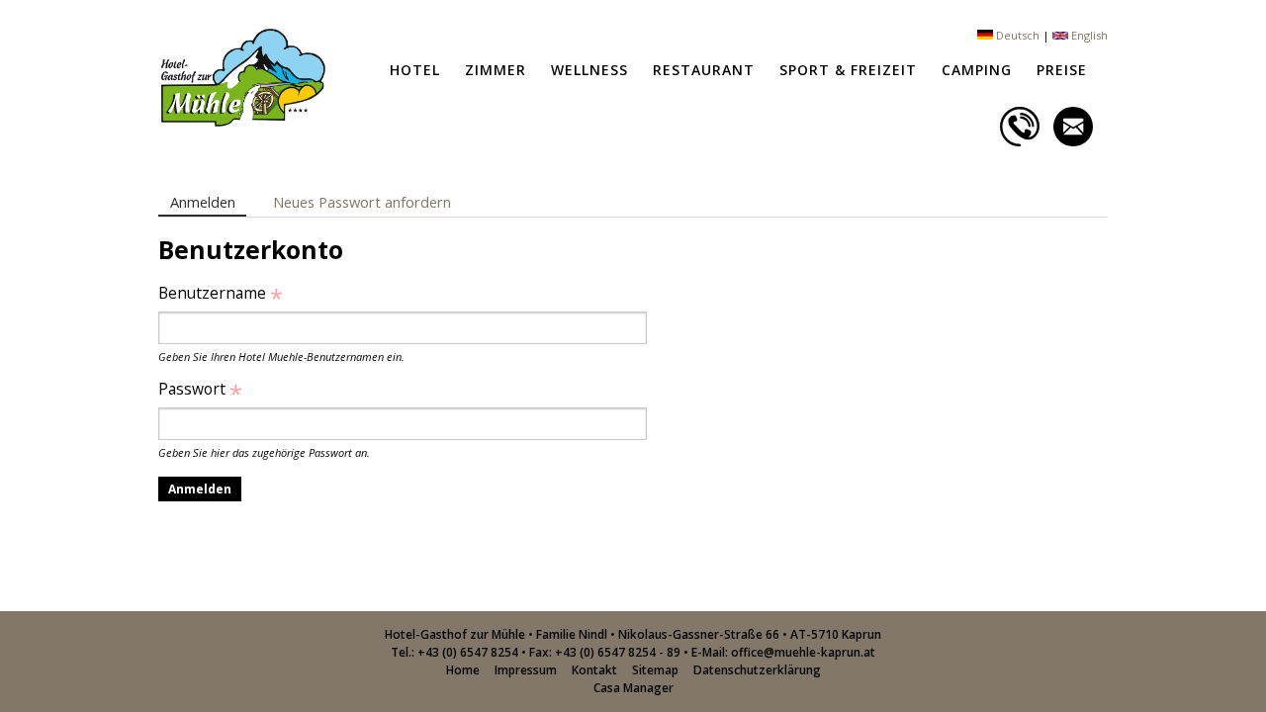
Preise (1062, 69)
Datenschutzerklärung (757, 670)
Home (463, 670)
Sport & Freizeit (848, 69)
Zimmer (495, 69)
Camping (977, 69)
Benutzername (220, 293)
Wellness (589, 69)
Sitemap (655, 670)
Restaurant (704, 69)
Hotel (415, 69)
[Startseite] (241, 122)
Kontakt (594, 670)
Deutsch (1016, 35)
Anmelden (208, 202)
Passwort (200, 389)
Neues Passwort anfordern (362, 202)
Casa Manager (633, 687)
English (1088, 35)
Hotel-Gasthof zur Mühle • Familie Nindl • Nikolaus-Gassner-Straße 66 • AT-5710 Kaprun (633, 634)
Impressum (526, 670)
